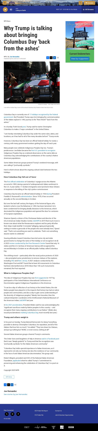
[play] (5, 9)
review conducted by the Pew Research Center (27, 243)
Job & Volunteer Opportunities (64, 415)
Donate (90, 3)
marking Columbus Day (29, 313)
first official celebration (15, 182)
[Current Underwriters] (80, 35)
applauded (17, 361)
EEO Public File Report (41, 411)
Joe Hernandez (14, 57)
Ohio (13, 261)
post (24, 127)
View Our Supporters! (80, 59)
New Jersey (22, 261)
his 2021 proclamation (14, 305)
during (49, 194)
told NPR (36, 221)
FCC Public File (39, 415)
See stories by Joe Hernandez (15, 394)
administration (26, 196)
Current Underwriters (79, 53)
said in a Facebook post (50, 339)
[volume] (11, 9)
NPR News (7, 21)
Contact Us (58, 411)
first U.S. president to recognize (43, 150)
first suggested (41, 278)
